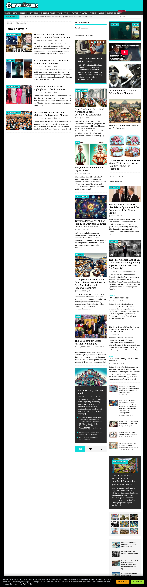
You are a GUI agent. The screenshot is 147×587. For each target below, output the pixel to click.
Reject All (122, 581)
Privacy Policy (81, 582)
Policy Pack (27, 584)
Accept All (137, 581)
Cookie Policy (68, 582)
